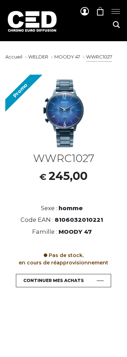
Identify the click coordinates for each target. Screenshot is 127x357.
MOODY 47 (67, 57)
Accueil (13, 57)
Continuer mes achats (53, 280)
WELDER (38, 57)
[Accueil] (31, 26)
